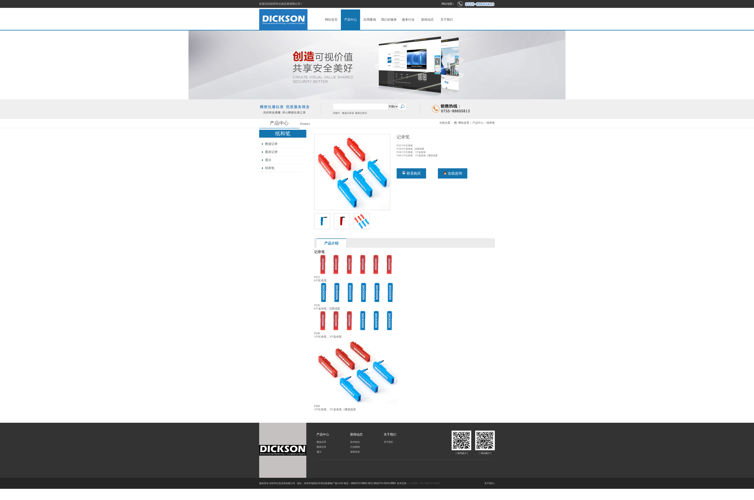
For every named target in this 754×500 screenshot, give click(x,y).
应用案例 (369, 19)
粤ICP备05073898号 (430, 483)
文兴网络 (413, 483)
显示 (268, 160)
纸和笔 (491, 122)
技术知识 (355, 442)
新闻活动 (355, 451)
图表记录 (271, 152)
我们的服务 (389, 19)
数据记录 (271, 143)
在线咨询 (454, 173)
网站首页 (331, 19)
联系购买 (413, 173)
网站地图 (446, 3)
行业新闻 (355, 447)
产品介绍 (331, 243)
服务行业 (408, 19)
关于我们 (446, 19)
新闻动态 (427, 19)
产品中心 (350, 19)
